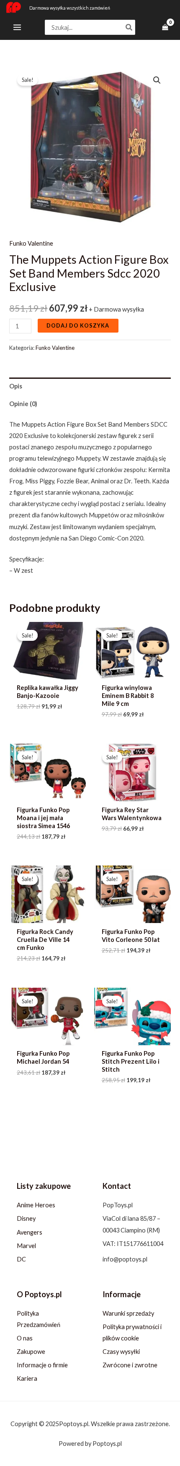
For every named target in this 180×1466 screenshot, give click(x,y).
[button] (157, 80)
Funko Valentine (31, 243)
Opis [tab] (15, 386)
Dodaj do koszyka (77, 325)
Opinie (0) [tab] (23, 403)
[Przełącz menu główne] (17, 27)
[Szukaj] (129, 27)
